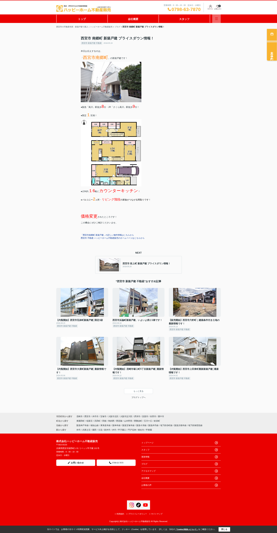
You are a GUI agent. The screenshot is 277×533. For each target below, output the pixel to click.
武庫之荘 (86, 430)
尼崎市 (79, 416)
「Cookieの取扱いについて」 (186, 529)
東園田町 (80, 421)
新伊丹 (107, 430)
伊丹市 (95, 416)
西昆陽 (119, 421)
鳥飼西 (111, 421)
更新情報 (145, 457)
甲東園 (149, 430)
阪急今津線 (141, 425)
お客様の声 (146, 485)
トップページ (147, 442)
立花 (100, 430)
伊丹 (78, 430)
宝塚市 (103, 416)
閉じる (224, 529)
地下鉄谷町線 (166, 425)
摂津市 (137, 416)
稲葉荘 (89, 421)
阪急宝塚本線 (128, 425)
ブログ (144, 464)
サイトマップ (156, 514)
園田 (94, 430)
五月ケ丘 (148, 421)
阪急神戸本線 (82, 425)
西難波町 (138, 421)
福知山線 (94, 425)
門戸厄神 (132, 430)
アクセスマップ (148, 471)
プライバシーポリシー (137, 514)
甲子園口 (122, 430)
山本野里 (128, 421)
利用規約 (120, 514)
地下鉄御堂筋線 (195, 425)
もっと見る (138, 391)
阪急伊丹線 (153, 425)
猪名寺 (141, 430)
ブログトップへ (138, 397)
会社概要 (133, 19)
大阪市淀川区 (126, 416)
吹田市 (153, 416)
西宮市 (87, 416)
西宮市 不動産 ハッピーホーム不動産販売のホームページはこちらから (113, 238)
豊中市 (161, 416)
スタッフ (184, 19)
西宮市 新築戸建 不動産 (92, 43)
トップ (82, 19)
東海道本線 (105, 425)
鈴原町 (157, 421)
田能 (104, 421)
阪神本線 (116, 425)
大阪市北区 (113, 416)
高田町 (97, 421)
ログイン (210, 9)
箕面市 (145, 416)
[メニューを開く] (216, 19)
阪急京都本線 (180, 425)
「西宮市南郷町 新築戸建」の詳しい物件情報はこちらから (107, 235)
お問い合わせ (77, 462)
